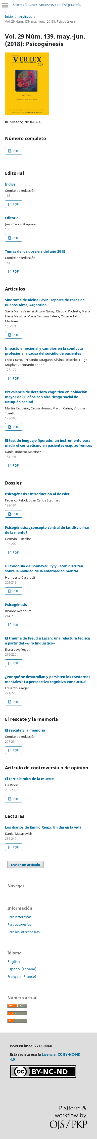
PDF (15, 151)
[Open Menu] (5, 5)
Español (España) (21, 969)
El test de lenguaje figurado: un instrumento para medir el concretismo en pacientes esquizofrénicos (48, 443)
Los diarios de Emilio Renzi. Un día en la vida (43, 827)
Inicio (9, 16)
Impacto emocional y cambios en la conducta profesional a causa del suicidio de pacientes (44, 351)
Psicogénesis (16, 604)
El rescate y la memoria (25, 730)
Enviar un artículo (25, 864)
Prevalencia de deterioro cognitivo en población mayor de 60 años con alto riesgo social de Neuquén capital (46, 397)
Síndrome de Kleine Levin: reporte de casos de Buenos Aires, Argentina (45, 302)
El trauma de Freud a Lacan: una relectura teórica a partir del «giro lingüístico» (47, 640)
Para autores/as (19, 924)
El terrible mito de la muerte (29, 778)
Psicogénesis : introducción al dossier (37, 494)
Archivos (25, 16)
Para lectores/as (19, 917)
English (13, 961)
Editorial (12, 217)
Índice (10, 184)
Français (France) (21, 976)
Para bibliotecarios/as (23, 932)
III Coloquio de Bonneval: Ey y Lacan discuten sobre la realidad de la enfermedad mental (44, 568)
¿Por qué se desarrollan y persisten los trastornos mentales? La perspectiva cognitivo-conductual (47, 679)
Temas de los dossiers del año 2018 (35, 251)
